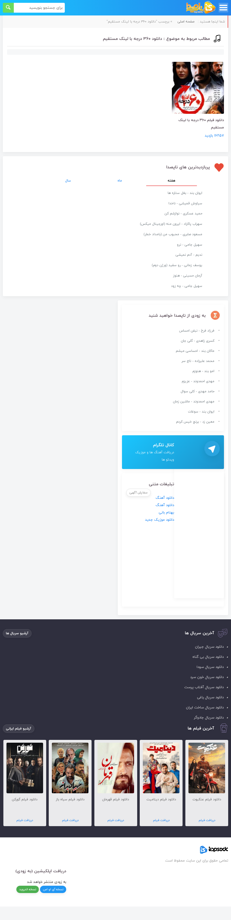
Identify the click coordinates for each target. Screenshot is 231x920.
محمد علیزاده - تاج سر (197, 361)
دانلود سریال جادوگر (209, 717)
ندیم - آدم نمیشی (189, 255)
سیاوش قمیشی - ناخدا (185, 203)
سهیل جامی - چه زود (186, 286)
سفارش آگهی (138, 492)
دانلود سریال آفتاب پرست (204, 687)
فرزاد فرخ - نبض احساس (196, 330)
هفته (171, 180)
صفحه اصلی (185, 21)
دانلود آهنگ (165, 497)
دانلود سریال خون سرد (207, 677)
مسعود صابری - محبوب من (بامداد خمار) (173, 234)
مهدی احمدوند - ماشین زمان (193, 401)
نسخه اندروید (27, 889)
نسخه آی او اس (53, 889)
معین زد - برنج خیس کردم (195, 422)
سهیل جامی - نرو (189, 245)
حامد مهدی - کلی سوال (197, 391)
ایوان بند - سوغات (201, 411)
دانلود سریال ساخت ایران (205, 707)
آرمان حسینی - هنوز (187, 275)
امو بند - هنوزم (203, 371)
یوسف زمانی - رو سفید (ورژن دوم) (177, 265)
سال (68, 180)
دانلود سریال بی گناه (208, 657)
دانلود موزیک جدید (159, 519)
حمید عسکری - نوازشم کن (183, 213)
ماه (119, 180)
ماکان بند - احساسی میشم (195, 351)
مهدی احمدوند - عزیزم (198, 381)
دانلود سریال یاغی (210, 697)
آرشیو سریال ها (17, 633)
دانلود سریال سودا (210, 667)
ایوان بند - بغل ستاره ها (185, 193)
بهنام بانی (166, 512)
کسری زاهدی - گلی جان (197, 341)
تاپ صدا (200, 7)
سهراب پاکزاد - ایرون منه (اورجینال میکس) (171, 224)
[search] (8, 8)
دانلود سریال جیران (209, 646)
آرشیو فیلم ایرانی (18, 728)
